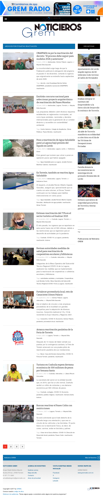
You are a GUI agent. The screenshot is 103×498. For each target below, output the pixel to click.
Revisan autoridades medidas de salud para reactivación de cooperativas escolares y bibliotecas (54, 251)
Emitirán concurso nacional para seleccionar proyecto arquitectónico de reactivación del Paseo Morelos (54, 99)
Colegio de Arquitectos (59, 129)
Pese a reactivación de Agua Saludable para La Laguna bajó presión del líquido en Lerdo (55, 143)
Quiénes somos (33, 470)
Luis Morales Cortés (43, 281)
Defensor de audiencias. (11, 494)
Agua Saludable (46, 200)
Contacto (31, 475)
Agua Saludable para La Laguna (51, 162)
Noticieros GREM (51, 30)
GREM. (19, 489)
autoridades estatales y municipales (52, 278)
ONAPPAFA (40, 86)
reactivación (40, 88)
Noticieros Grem (41, 181)
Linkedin (55, 481)
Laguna (69, 62)
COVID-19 (50, 237)
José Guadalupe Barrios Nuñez (56, 83)
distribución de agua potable (53, 202)
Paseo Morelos (48, 132)
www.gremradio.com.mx (85, 473)
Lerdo (63, 149)
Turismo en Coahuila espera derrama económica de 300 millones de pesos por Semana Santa (55, 367)
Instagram (56, 478)
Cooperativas (69, 278)
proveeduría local (49, 321)
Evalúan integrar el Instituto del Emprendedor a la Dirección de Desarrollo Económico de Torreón (88, 105)
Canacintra (44, 319)
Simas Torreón (41, 205)
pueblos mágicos (49, 395)
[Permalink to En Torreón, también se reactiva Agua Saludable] (18, 180)
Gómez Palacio (61, 62)
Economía (59, 319)
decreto (43, 83)
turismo (47, 240)
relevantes (60, 257)
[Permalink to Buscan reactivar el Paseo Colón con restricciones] (18, 413)
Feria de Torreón (41, 356)
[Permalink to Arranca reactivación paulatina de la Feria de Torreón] (18, 337)
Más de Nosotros (90, 457)
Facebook (56, 473)
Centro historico (46, 129)
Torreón (64, 105)
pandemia (65, 237)
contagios (50, 392)
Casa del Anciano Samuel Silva (55, 354)
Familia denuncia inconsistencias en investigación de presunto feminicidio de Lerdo (89, 173)
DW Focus (51, 19)
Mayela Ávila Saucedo (43, 64)
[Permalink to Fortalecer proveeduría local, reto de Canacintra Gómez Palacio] (18, 300)
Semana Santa (69, 395)
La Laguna (58, 237)
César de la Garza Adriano (49, 432)
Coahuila (54, 219)
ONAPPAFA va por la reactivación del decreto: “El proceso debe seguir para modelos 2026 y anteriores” (55, 56)
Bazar (42, 354)
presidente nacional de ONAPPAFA (56, 86)
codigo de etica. (19, 491)
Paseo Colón (59, 435)
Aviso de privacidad (34, 478)
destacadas (52, 62)
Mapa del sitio (32, 473)
